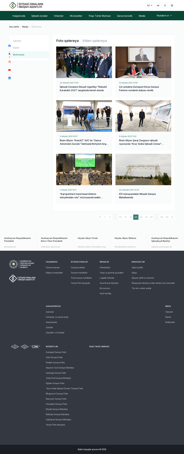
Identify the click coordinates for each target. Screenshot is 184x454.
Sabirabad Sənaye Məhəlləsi (58, 419)
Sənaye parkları (78, 267)
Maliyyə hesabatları (54, 272)
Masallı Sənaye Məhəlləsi (57, 409)
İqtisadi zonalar (79, 262)
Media (25, 26)
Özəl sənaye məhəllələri (81, 278)
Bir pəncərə (105, 288)
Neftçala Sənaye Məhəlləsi (57, 414)
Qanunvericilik (53, 306)
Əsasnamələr (51, 322)
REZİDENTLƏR (52, 346)
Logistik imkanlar (107, 278)
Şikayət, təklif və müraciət (143, 278)
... (115, 217)
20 (120, 217)
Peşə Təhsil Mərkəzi (99, 346)
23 (136, 217)
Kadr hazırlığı (105, 293)
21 (125, 217)
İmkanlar (104, 262)
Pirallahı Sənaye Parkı (55, 362)
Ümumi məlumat (53, 267)
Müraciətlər (138, 262)
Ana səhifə (14, 26)
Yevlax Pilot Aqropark (80, 283)
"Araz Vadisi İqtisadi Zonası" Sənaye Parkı (64, 388)
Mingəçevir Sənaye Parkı (57, 393)
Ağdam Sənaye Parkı (55, 383)
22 (130, 217)
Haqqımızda (51, 262)
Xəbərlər (17, 41)
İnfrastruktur (105, 267)
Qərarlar (49, 327)
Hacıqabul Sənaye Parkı (56, 404)
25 (146, 217)
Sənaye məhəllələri (79, 272)
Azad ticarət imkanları (109, 283)
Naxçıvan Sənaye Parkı (56, 399)
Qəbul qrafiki (137, 267)
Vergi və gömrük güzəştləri (111, 272)
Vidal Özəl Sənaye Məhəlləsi (58, 378)
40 (167, 217)
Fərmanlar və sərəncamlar (57, 317)
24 (141, 217)
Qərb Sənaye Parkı (54, 357)
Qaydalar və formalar (55, 332)
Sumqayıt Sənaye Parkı (56, 352)
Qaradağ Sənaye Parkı (56, 373)
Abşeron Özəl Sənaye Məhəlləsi (60, 367)
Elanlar (16, 48)
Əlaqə (134, 272)
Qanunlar (50, 312)
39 (161, 217)
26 (151, 217)
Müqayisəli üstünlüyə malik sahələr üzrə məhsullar (153, 283)
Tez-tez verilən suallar (141, 288)
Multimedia (18, 54)
